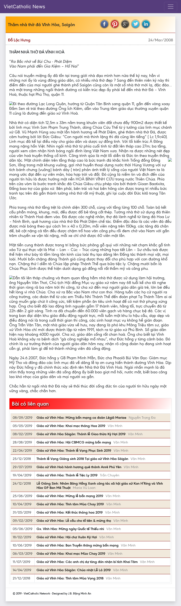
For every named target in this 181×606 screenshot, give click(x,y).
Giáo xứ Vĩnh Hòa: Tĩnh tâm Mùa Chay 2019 (70, 504)
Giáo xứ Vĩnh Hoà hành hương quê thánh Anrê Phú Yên (79, 467)
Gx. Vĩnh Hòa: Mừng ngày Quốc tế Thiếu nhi (70, 529)
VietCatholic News (24, 6)
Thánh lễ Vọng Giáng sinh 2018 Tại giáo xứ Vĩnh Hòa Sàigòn (82, 459)
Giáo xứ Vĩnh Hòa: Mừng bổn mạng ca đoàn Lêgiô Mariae (81, 417)
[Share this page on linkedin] (146, 24)
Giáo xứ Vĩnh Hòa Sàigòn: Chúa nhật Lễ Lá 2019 (74, 570)
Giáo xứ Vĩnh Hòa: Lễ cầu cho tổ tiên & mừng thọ (74, 520)
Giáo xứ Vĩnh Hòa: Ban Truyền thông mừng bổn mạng (78, 545)
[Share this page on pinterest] (114, 24)
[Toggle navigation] (170, 6)
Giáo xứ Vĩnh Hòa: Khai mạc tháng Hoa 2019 (71, 426)
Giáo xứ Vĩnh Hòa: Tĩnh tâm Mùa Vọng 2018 (70, 578)
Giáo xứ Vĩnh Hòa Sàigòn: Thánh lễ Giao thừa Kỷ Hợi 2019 (81, 434)
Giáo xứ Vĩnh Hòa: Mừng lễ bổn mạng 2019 (70, 496)
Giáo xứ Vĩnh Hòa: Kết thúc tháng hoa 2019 (70, 512)
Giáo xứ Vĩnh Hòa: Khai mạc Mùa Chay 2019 (71, 553)
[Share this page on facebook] (104, 24)
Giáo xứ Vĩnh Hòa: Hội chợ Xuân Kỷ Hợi (67, 537)
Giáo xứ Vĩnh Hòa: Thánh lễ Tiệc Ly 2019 (67, 475)
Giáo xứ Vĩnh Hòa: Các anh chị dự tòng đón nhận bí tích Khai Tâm (87, 562)
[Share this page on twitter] (135, 24)
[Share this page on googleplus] (125, 24)
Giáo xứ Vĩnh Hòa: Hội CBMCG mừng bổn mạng (74, 442)
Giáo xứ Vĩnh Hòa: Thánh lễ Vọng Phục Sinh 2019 (74, 450)
